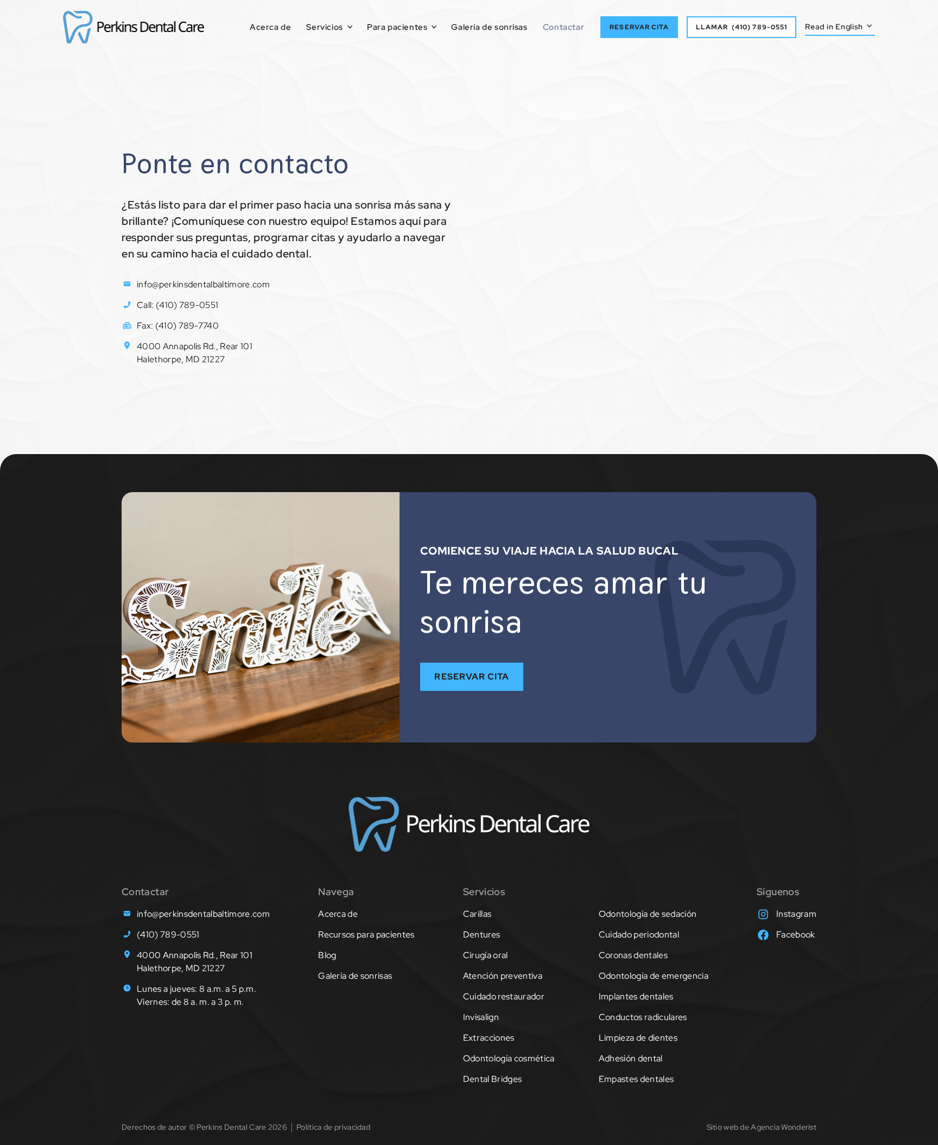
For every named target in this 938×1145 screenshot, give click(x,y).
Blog (327, 955)
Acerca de (270, 27)
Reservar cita (471, 676)
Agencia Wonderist (783, 1127)
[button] (326, 27)
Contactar (563, 27)
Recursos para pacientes (366, 934)
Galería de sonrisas (489, 27)
